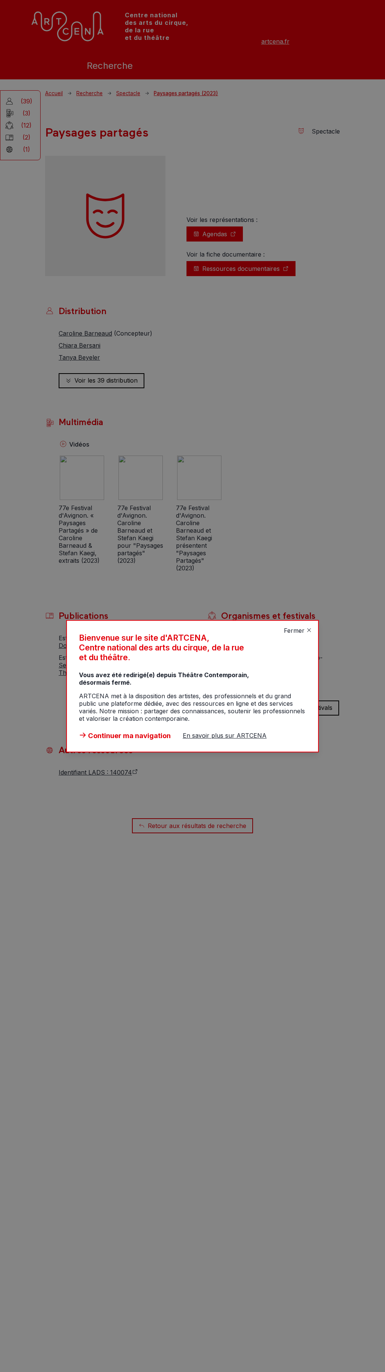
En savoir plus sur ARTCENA (225, 735)
